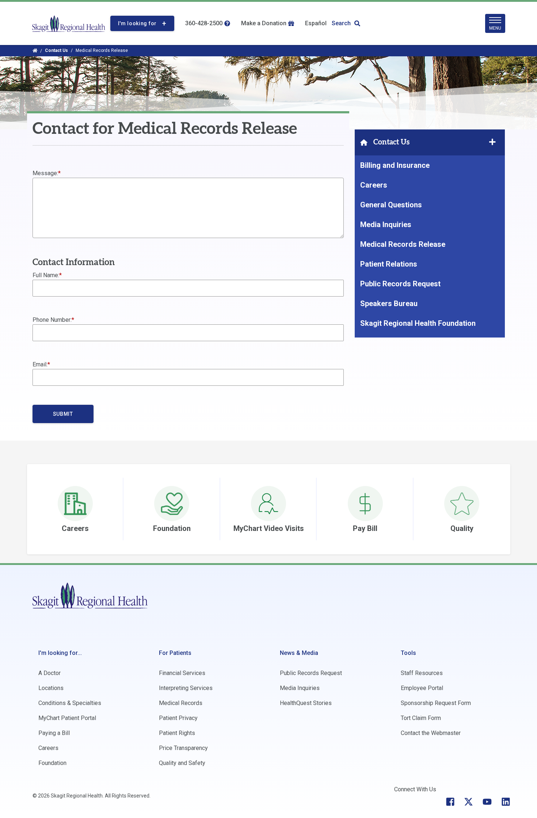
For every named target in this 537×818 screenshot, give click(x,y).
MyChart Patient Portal (67, 718)
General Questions (391, 204)
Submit (63, 414)
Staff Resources (422, 673)
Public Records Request (400, 283)
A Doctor (49, 673)
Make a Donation (263, 23)
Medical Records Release (402, 244)
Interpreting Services (186, 688)
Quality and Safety (182, 762)
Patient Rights (177, 733)
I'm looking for (137, 23)
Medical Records (180, 703)
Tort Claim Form (421, 718)
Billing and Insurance (395, 165)
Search (341, 23)
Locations (51, 688)
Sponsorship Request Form (436, 703)
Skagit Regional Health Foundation (418, 323)
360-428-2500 (203, 23)
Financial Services (182, 673)
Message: (45, 173)
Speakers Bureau (389, 303)
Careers (373, 185)
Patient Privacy (178, 718)
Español (316, 23)
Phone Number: (52, 319)
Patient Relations (388, 264)
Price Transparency (183, 748)
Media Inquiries (385, 224)
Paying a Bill (54, 733)
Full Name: (46, 275)
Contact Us (56, 50)
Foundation (52, 762)
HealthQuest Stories (306, 703)
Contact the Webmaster (431, 733)
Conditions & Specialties (69, 703)
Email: (40, 364)
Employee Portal (422, 688)
